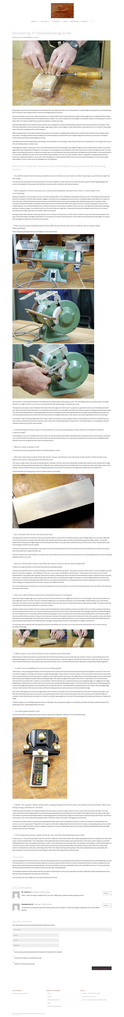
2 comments (35, 37)
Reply (106, 893)
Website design (16, 1014)
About (34, 21)
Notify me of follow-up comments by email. (28, 958)
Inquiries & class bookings (54, 1006)
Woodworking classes (53, 1000)
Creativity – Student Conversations (91, 993)
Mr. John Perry (26, 892)
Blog (66, 21)
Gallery (44, 21)
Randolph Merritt (27, 904)
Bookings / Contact (79, 21)
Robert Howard (18, 37)
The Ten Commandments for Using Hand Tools (94, 1000)
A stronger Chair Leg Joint (88, 996)
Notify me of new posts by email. (25, 964)
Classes (56, 21)
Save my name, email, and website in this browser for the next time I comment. (38, 952)
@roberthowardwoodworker (20, 993)
